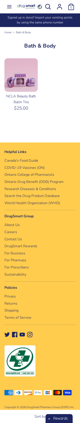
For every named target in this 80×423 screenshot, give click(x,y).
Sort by (40, 416)
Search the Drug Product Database (32, 195)
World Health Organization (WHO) (32, 203)
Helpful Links (15, 151)
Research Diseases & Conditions (30, 188)
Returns (10, 303)
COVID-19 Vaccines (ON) (24, 167)
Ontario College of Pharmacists (29, 174)
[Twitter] (7, 334)
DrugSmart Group (19, 216)
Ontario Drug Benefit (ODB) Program (34, 181)
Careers (10, 232)
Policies (10, 287)
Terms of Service (17, 317)
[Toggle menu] (9, 6)
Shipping (11, 310)
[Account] (59, 4)
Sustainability (15, 274)
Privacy (10, 296)
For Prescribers (16, 267)
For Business (14, 253)
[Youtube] (22, 334)
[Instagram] (29, 334)
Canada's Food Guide (21, 160)
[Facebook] (14, 334)
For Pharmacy (15, 260)
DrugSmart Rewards (20, 246)
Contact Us (13, 239)
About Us (12, 224)
